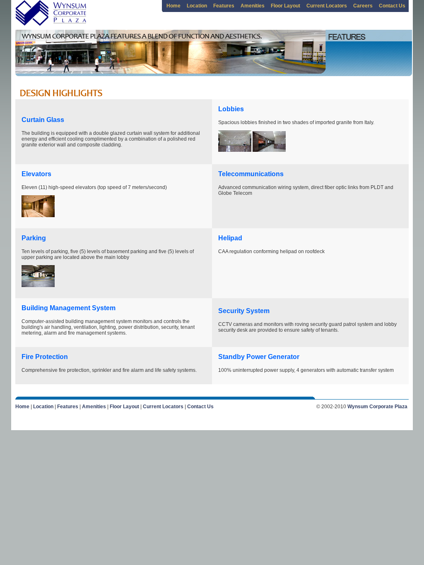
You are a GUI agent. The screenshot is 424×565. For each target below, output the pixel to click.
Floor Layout (285, 6)
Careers (363, 6)
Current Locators (326, 6)
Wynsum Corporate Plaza (377, 406)
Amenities (253, 6)
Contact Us (392, 6)
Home (173, 6)
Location (197, 6)
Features (223, 6)
